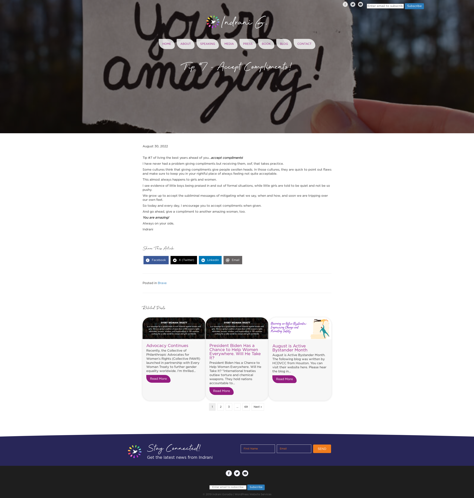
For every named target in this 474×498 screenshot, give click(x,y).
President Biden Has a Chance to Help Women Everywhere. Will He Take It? (235, 352)
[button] (322, 449)
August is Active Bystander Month (290, 348)
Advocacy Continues (167, 346)
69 (246, 407)
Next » (258, 407)
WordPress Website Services (253, 494)
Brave (162, 283)
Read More (160, 378)
